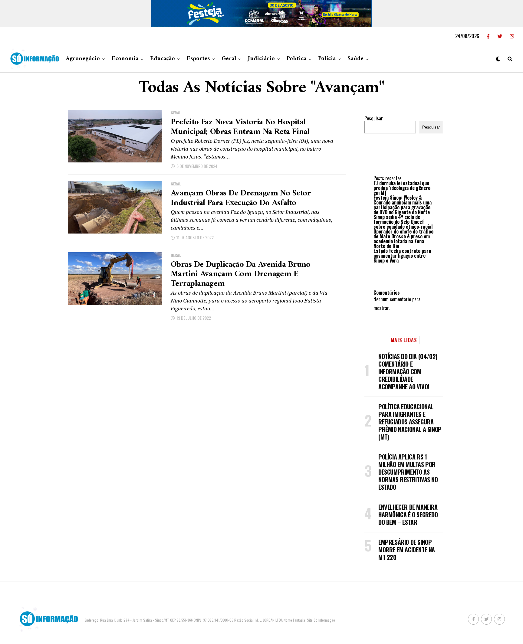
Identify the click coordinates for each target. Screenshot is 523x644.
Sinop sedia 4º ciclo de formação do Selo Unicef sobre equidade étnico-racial (403, 221)
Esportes (198, 59)
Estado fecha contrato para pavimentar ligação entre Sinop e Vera (402, 255)
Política (296, 59)
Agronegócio (83, 59)
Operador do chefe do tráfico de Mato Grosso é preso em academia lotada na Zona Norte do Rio (403, 239)
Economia (125, 59)
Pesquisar (373, 118)
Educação (162, 59)
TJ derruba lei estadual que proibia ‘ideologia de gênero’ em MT (402, 187)
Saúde (355, 59)
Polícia (327, 59)
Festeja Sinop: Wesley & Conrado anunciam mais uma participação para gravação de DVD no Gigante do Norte (402, 205)
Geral (229, 59)
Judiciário (261, 59)
